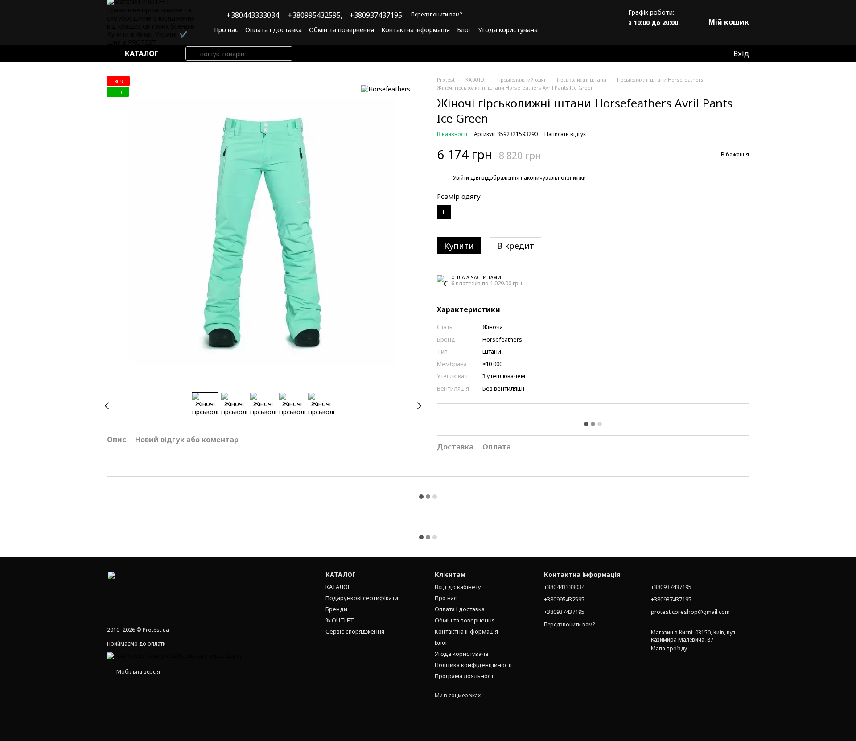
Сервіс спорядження (354, 631)
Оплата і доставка (273, 29)
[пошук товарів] (192, 53)
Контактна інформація (415, 29)
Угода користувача (508, 29)
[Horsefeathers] (385, 88)
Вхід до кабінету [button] (458, 587)
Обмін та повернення (341, 29)
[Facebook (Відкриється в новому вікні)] (585, 29)
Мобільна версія (137, 671)
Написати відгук (565, 134)
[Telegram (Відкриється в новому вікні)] (596, 29)
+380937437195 (376, 15)
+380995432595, (315, 15)
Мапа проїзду (669, 648)
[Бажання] (707, 53)
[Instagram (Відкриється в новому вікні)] (574, 29)
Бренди (336, 609)
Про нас (226, 29)
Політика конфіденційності (473, 665)
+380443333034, (253, 15)
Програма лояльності (465, 676)
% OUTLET (339, 620)
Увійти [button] (461, 177)
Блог (464, 29)
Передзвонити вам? (436, 14)
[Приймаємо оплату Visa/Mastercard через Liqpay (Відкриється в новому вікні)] (174, 655)
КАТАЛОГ (337, 587)
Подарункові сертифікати (361, 598)
